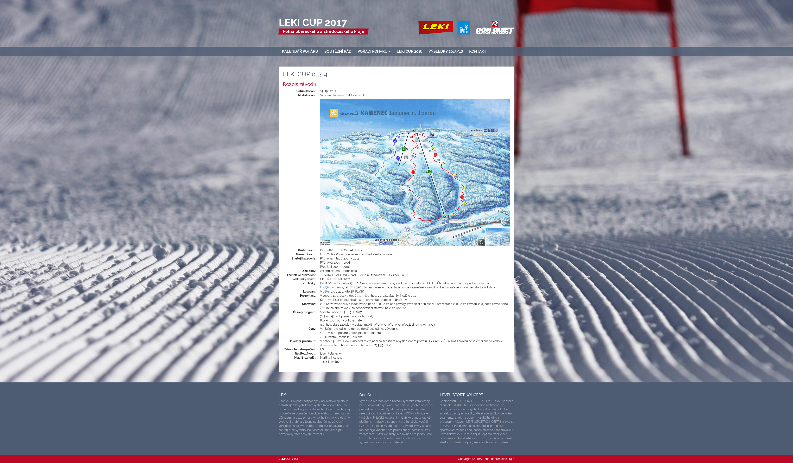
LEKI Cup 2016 (409, 51)
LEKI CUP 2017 (313, 22)
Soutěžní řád (337, 51)
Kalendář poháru (300, 51)
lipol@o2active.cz (331, 287)
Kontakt (477, 51)
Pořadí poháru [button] (373, 51)
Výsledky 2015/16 (446, 51)
